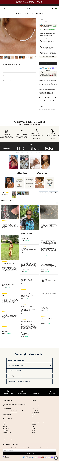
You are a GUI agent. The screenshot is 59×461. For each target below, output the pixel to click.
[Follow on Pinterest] (6, 418)
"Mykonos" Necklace (5, 228)
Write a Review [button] (54, 192)
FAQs (4, 424)
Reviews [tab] (3, 200)
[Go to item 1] (1, 57)
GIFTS (32, 13)
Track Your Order (6, 428)
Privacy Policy (5, 436)
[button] (13, 162)
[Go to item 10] (34, 57)
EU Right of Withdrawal (7, 439)
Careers (33, 414)
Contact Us (5, 426)
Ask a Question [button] (44, 192)
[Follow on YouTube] (9, 418)
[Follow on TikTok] (11, 418)
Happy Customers (35, 406)
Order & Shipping (6, 430)
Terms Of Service (6, 434)
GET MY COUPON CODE (29, 453)
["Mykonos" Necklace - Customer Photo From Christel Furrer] (27, 193)
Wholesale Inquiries (35, 412)
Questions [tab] (11, 200)
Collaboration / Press (35, 410)
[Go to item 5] (16, 57)
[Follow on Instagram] (3, 418)
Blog (32, 416)
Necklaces (34, 424)
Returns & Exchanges (7, 432)
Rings (33, 426)
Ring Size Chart (6, 437)
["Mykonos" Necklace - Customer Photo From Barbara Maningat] (14, 196)
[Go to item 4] (12, 57)
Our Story (33, 403)
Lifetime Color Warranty (36, 408)
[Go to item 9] (31, 57)
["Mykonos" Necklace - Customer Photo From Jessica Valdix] (14, 193)
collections (39, 13)
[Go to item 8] (27, 57)
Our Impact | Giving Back (36, 405)
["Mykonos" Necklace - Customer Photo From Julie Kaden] (19, 193)
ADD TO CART (48, 63)
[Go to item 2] (5, 57)
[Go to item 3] (9, 57)
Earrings (33, 432)
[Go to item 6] (20, 57)
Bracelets (19, 13)
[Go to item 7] (23, 57)
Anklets (26, 13)
